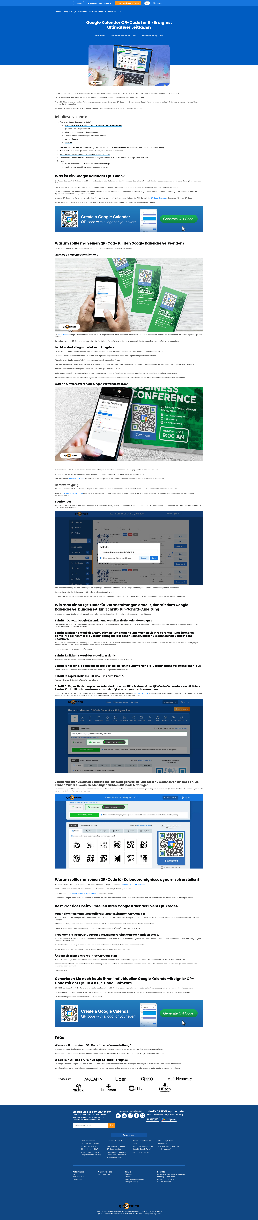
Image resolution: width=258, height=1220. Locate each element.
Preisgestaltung (131, 1182)
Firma (128, 1172)
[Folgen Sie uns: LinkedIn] (118, 1115)
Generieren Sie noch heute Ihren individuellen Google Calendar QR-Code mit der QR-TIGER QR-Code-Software (104, 158)
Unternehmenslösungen (134, 1179)
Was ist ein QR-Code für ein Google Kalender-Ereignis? (86, 167)
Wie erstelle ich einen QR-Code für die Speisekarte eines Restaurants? (117, 1154)
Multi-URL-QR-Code (115, 1141)
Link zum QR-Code (141, 693)
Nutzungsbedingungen (166, 1177)
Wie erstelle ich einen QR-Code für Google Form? (143, 1147)
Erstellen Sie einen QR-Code (129, 3)
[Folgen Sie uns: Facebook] (136, 1115)
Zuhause (58, 11)
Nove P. (103, 36)
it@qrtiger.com (104, 1174)
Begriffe (161, 1172)
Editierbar (68, 142)
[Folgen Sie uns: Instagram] (130, 1115)
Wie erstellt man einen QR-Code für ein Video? (116, 1147)
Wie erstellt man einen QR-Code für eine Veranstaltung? (87, 164)
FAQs (62, 161)
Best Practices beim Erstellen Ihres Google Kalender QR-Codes (85, 154)
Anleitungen (79, 1172)
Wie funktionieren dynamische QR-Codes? (90, 1142)
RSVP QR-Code (63, 335)
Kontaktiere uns (79, 1177)
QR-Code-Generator (159, 198)
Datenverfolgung (71, 139)
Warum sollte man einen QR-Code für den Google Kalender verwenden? (93, 125)
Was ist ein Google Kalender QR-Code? (75, 122)
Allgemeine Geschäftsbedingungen (171, 1174)
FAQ (74, 1174)
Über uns (128, 1174)
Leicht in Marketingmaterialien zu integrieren (82, 132)
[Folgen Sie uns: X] (142, 1115)
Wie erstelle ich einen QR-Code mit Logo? (168, 1147)
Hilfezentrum (78, 1179)
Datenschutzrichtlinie (165, 1179)
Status (127, 1177)
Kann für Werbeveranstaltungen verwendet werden (85, 135)
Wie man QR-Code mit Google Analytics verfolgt (91, 1153)
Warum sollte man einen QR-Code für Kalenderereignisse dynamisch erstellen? (91, 151)
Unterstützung (105, 1172)
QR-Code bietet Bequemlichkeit (77, 129)
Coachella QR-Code (76, 478)
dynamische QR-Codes (73, 493)
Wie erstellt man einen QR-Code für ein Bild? (90, 1147)
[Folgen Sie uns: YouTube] (124, 1115)
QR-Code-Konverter (141, 1152)
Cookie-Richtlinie (164, 1182)
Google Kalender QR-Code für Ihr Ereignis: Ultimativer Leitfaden (96, 11)
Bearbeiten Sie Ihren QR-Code (133, 884)
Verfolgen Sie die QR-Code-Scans (82, 893)
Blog (66, 11)
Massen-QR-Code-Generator (166, 1142)
